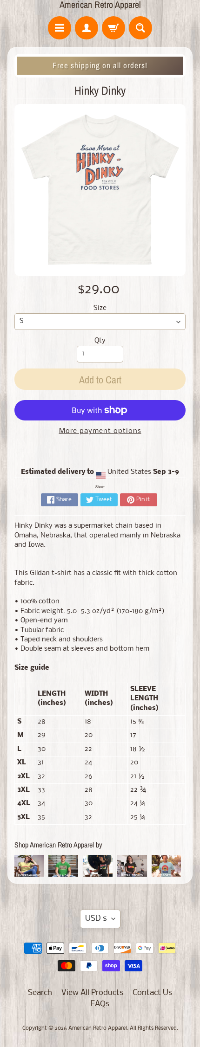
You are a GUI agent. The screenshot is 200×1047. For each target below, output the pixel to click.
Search (40, 993)
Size (100, 308)
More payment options (100, 431)
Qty (100, 340)
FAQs (100, 1004)
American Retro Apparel (100, 4)
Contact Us (152, 993)
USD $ (96, 918)
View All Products (92, 993)
